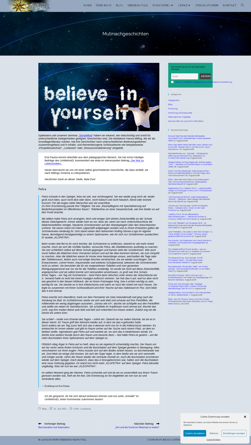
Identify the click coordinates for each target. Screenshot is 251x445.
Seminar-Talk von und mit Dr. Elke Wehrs (186, 121)
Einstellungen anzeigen (234, 433)
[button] (245, 416)
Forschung (173, 109)
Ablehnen (213, 433)
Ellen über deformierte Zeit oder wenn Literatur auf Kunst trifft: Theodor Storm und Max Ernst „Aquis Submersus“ (190, 147)
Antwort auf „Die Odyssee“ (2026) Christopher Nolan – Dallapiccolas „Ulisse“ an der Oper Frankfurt (188, 208)
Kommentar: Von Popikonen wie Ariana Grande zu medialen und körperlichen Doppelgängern (189, 241)
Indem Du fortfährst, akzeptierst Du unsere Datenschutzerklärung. (204, 82)
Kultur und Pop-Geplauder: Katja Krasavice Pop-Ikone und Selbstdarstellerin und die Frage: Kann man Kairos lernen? (189, 173)
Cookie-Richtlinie (213, 440)
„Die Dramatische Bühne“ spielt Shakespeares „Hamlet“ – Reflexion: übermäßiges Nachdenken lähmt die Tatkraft (189, 199)
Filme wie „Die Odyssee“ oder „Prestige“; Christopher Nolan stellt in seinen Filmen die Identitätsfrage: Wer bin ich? (187, 286)
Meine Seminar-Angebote (179, 117)
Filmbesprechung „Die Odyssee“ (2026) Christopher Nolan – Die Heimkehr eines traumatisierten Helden (185, 260)
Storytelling (85, 135)
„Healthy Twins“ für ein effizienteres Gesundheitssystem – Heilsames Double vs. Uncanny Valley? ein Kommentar (187, 216)
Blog (44, 409)
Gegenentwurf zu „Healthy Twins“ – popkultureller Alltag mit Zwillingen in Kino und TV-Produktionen (190, 189)
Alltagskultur (174, 100)
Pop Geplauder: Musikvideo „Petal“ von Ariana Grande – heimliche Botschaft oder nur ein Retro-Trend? (189, 268)
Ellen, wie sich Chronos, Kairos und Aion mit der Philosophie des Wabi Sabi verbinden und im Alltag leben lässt (190, 301)
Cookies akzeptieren (195, 433)
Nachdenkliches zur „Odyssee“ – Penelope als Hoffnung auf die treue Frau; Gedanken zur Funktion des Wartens (188, 155)
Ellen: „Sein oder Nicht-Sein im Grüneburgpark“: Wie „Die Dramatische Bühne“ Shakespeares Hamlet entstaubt (189, 181)
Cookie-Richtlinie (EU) (159, 440)
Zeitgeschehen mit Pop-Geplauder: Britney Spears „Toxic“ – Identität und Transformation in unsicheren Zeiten (190, 164)
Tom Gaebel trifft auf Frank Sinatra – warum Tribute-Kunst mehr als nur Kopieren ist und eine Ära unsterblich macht (189, 251)
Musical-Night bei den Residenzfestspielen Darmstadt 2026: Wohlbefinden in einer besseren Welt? (189, 138)
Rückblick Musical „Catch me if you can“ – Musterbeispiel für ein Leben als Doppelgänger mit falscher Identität (190, 277)
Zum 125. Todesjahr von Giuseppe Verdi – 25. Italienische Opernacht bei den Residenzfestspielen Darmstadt (190, 225)
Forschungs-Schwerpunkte (180, 113)
